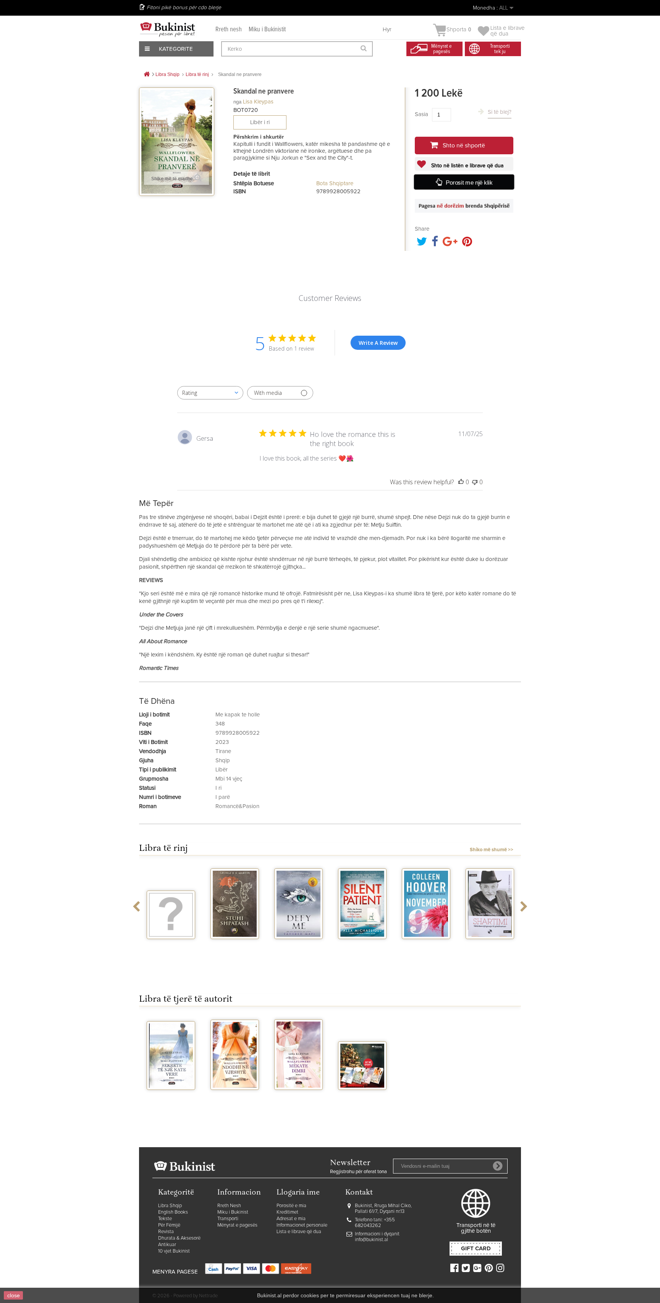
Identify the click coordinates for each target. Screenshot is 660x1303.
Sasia (421, 114)
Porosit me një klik (469, 182)
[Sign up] (497, 1166)
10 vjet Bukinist (174, 1251)
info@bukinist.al (371, 1239)
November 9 (426, 946)
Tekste (165, 1218)
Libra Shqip (170, 1205)
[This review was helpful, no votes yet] (461, 482)
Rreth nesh (228, 29)
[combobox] (210, 392)
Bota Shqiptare (334, 183)
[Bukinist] (167, 29)
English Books (173, 1212)
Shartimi (490, 946)
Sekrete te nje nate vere (171, 1100)
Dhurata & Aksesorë (179, 1238)
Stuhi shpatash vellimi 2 (234, 949)
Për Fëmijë (169, 1225)
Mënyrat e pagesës (237, 1225)
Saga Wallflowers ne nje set (362, 1100)
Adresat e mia (291, 1218)
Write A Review (378, 342)
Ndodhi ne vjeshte (235, 1100)
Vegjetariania (171, 946)
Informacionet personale (302, 1225)
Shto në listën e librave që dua (466, 165)
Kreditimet (287, 1212)
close (13, 1295)
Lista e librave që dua (299, 1231)
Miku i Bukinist (232, 1212)
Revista (166, 1231)
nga (237, 102)
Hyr (387, 29)
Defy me (298, 946)
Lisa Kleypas (258, 102)
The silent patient (362, 949)
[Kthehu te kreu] (146, 74)
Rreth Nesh (229, 1205)
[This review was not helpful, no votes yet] (474, 482)
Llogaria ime (298, 1193)
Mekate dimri (298, 1097)
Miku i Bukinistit (267, 29)
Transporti (227, 1218)
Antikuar (167, 1244)
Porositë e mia (291, 1205)
